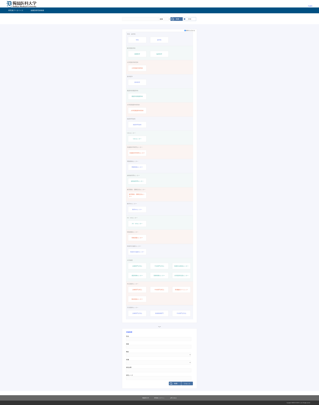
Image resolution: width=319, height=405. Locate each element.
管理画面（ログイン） (159, 398)
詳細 (189, 19)
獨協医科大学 (145, 398)
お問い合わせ (173, 398)
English (310, 6)
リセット (187, 383)
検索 (177, 19)
